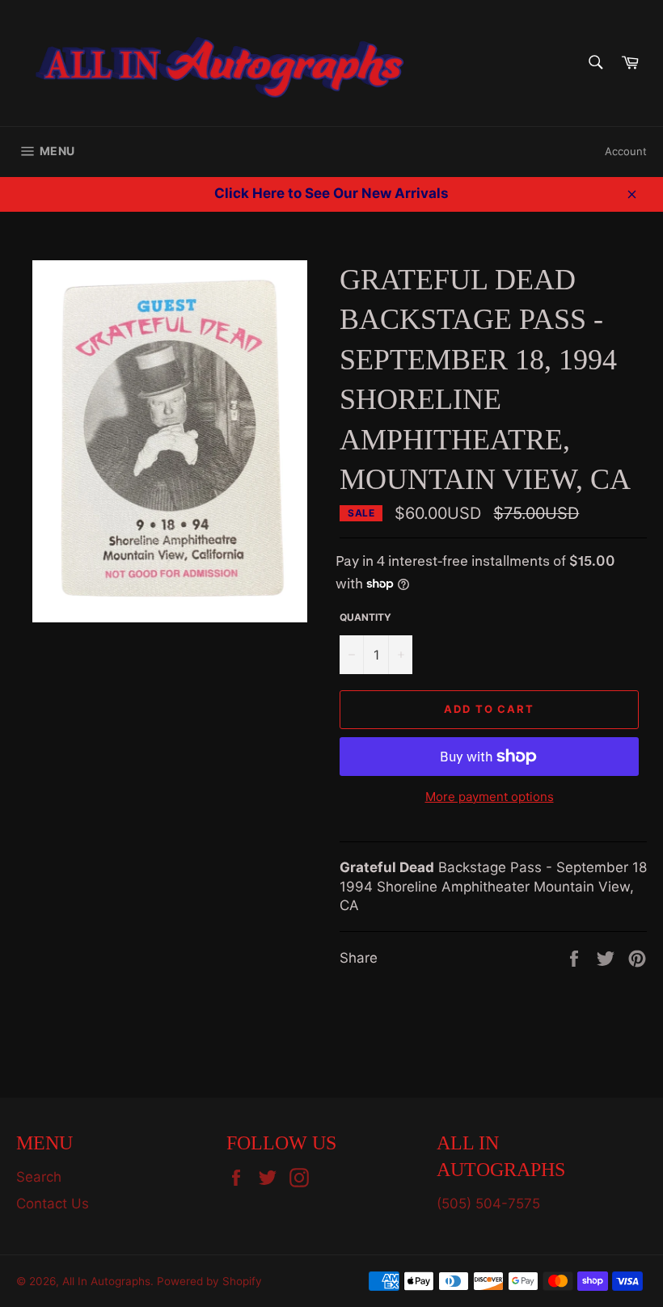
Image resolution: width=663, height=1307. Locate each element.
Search (38, 1177)
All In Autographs (106, 1281)
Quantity (365, 617)
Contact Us (52, 1203)
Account (626, 151)
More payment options (489, 796)
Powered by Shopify (209, 1281)
